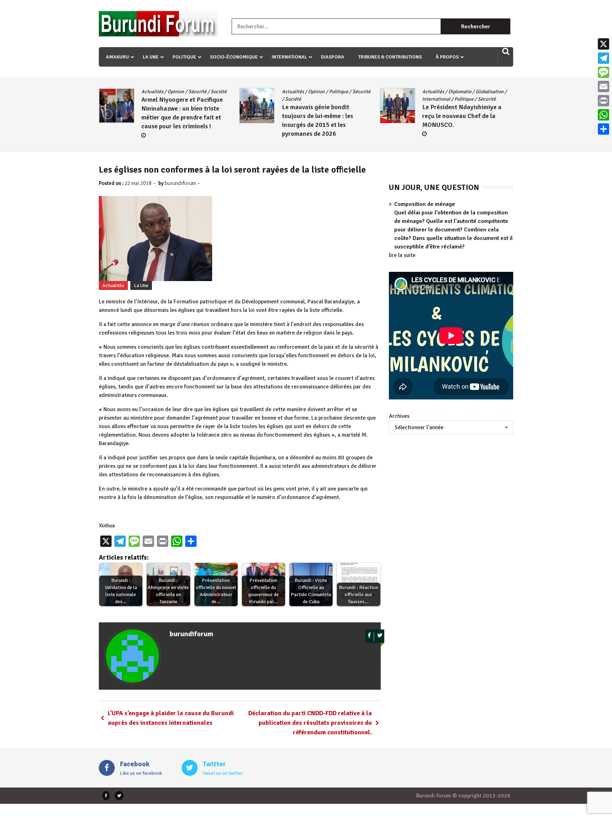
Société (157, 99)
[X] (603, 44)
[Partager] (603, 129)
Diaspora (332, 57)
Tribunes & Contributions (390, 57)
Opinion (180, 92)
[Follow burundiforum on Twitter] (379, 636)
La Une (151, 57)
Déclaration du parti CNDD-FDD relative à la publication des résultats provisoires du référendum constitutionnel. (310, 722)
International (289, 57)
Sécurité (225, 92)
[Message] (603, 72)
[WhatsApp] (603, 115)
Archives (399, 416)
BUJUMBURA (440, 92)
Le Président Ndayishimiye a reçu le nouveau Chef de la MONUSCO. (326, 116)
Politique (184, 57)
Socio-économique (234, 57)
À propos (447, 57)
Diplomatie (323, 92)
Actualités (157, 92)
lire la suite (402, 255)
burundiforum (180, 183)
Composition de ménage (424, 204)
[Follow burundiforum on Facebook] (369, 636)
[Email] (603, 86)
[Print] (603, 101)
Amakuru (117, 57)
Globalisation (354, 92)
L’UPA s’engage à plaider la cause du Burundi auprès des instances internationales (171, 718)
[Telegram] (603, 58)
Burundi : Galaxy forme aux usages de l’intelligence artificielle (464, 123)
